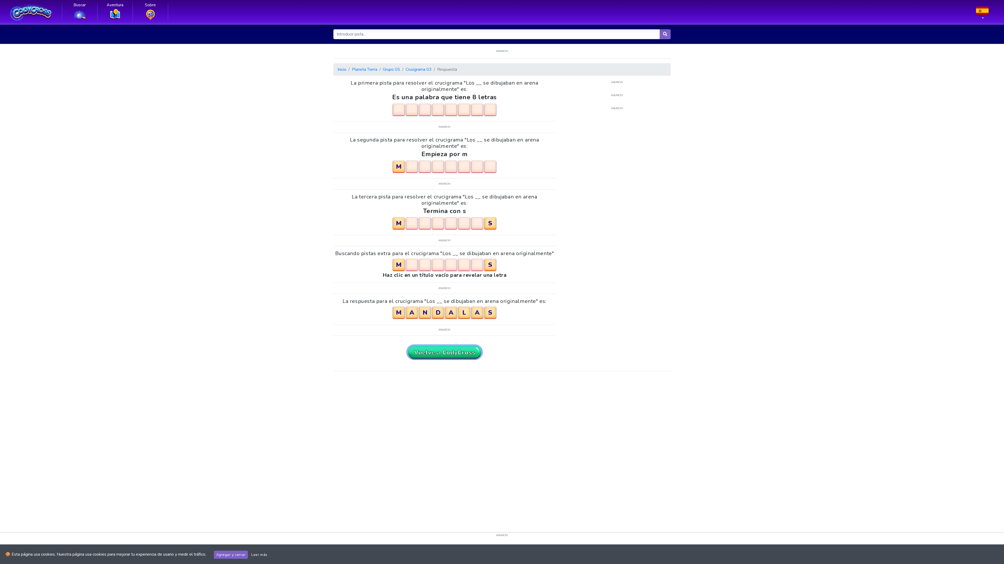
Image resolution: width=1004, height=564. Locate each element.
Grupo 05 (391, 69)
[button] (982, 14)
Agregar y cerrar (231, 554)
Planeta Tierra (364, 69)
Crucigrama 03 (419, 69)
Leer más (259, 554)
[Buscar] (665, 34)
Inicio (342, 69)
